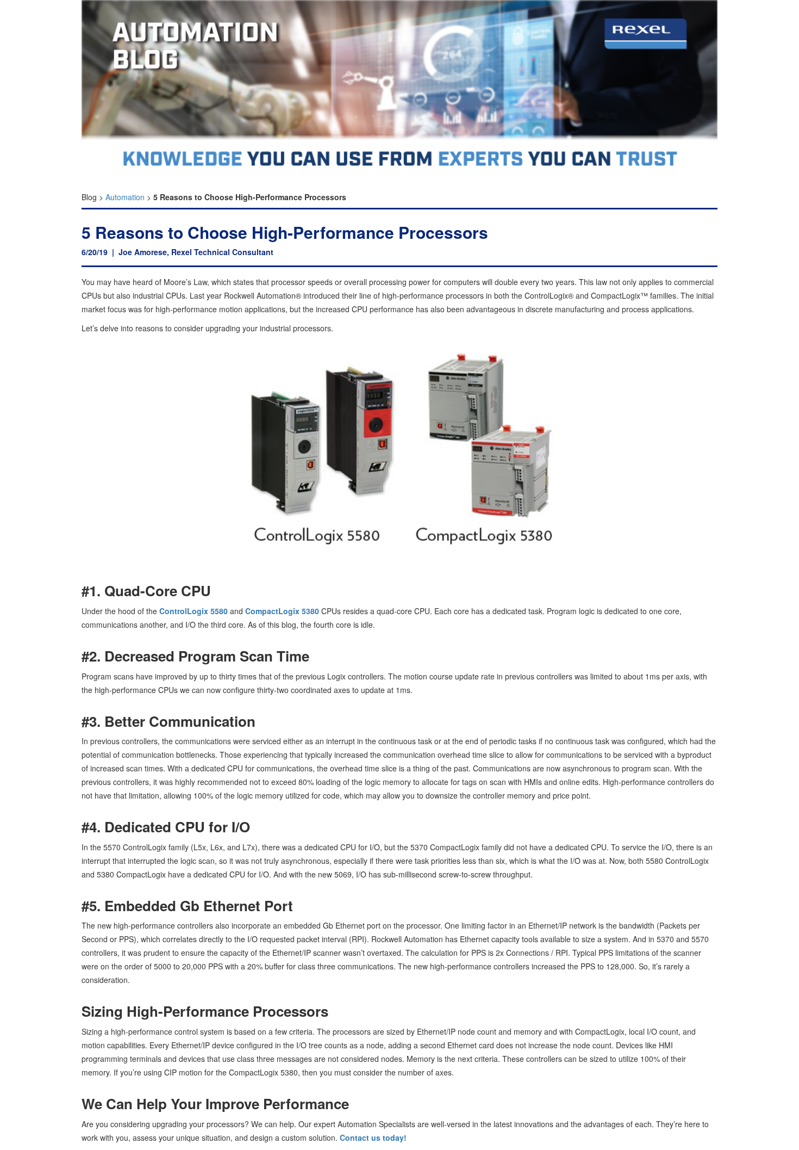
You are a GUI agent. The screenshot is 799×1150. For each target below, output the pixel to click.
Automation (125, 196)
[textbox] (399, 194)
